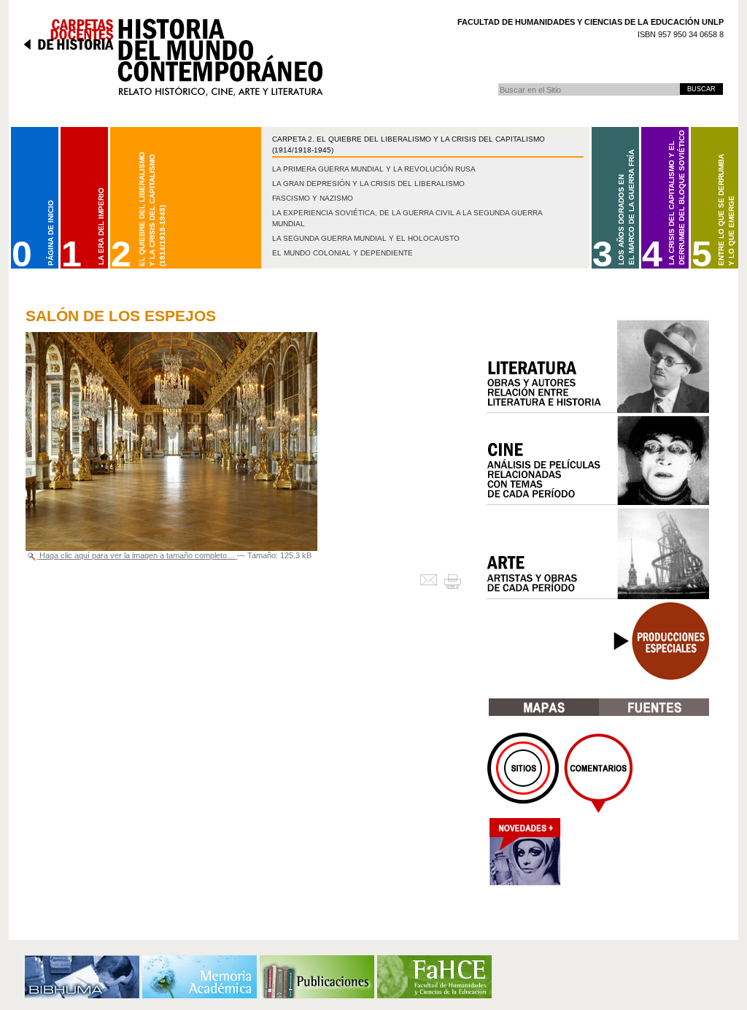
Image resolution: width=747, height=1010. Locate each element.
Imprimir (458, 581)
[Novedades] (524, 855)
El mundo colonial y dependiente (342, 253)
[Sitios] (524, 773)
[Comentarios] (598, 773)
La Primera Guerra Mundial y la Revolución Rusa (374, 169)
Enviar (431, 581)
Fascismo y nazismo (312, 198)
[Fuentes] (654, 707)
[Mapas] (544, 707)
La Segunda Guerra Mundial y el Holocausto (366, 238)
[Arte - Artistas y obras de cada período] (598, 553)
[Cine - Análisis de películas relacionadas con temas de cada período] (598, 460)
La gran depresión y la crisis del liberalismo (368, 184)
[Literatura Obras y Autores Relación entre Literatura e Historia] (598, 366)
